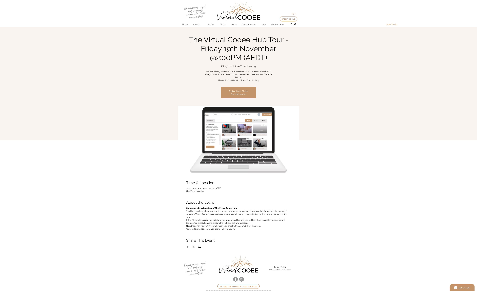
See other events (238, 94)
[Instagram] (295, 24)
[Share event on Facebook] (187, 247)
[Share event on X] (193, 247)
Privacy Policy (280, 267)
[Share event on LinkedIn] (199, 247)
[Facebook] (291, 24)
